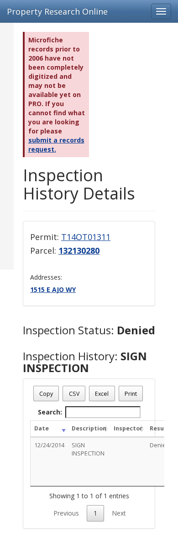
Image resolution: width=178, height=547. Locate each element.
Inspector (128, 428)
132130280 (78, 250)
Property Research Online (57, 11)
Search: (50, 412)
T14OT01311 (85, 236)
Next (119, 513)
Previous (66, 513)
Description (89, 428)
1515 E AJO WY (53, 289)
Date (41, 428)
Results (161, 428)
